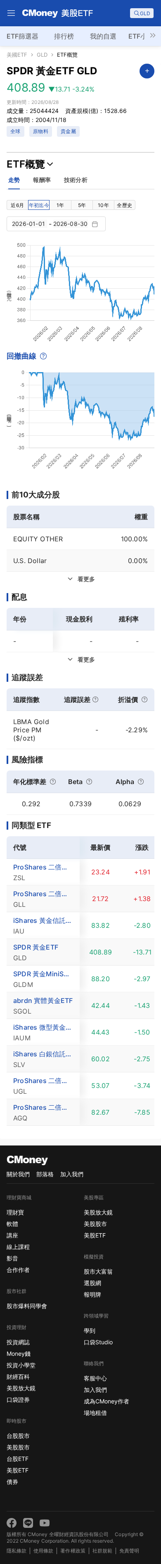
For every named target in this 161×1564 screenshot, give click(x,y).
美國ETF (17, 55)
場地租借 (95, 1412)
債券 (12, 1481)
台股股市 (18, 1435)
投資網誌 (18, 1342)
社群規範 (102, 1551)
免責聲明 (129, 1551)
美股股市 (18, 1447)
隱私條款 (16, 1551)
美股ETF (17, 1470)
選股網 (92, 1282)
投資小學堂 (21, 1365)
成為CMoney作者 (106, 1401)
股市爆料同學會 (27, 1305)
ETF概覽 (67, 55)
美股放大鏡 (21, 1388)
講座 (12, 1235)
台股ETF (17, 1458)
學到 (89, 1330)
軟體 (12, 1223)
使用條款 (43, 1551)
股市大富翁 (98, 1271)
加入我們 (71, 1174)
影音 (12, 1258)
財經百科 (18, 1376)
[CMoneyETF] (57, 13)
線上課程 (18, 1246)
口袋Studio (98, 1342)
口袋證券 (18, 1399)
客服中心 (95, 1378)
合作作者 (18, 1269)
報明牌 (92, 1294)
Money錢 (19, 1353)
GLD (42, 55)
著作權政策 (72, 1551)
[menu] (11, 13)
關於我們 (18, 1174)
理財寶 (15, 1212)
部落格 (45, 1174)
